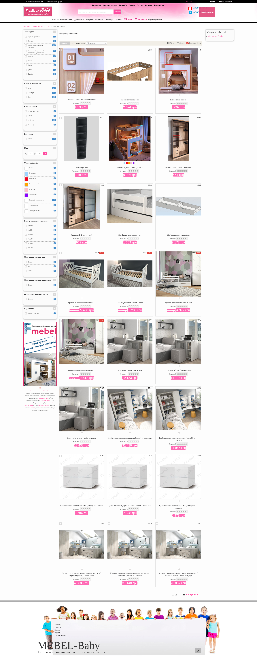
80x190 (30, 234)
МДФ (29, 271)
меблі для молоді (43, 405)
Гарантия (106, 5)
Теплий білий (33, 205)
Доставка (131, 5)
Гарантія (58, 627)
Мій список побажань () (34, 2)
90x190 (30, 243)
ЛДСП (30, 266)
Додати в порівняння (60, 50)
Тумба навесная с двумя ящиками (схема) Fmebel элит (129, 505)
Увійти (212, 1)
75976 (30, 116)
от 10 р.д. (31, 120)
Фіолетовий (33, 195)
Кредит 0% (123, 5)
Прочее (30, 65)
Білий (31, 168)
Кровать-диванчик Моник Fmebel (81, 302)
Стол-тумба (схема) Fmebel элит (178, 370)
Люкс (29, 88)
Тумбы (30, 70)
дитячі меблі (46, 400)
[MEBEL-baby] (37, 16)
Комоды (30, 41)
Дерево (30, 262)
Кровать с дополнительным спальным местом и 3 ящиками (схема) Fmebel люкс (81, 574)
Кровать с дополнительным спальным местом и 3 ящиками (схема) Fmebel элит (129, 574)
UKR (186, 2)
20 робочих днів (33, 111)
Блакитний (32, 173)
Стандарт (31, 93)
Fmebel (30, 139)
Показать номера (207, 12)
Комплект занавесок (178, 100)
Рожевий (32, 189)
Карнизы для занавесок (130, 100)
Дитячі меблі (37, 26)
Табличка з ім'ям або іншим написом (81, 99)
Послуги (140, 5)
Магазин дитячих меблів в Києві (40, 391)
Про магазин (96, 5)
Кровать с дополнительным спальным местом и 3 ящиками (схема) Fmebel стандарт (178, 574)
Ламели (30, 299)
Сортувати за (79, 43)
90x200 (30, 248)
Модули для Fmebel (216, 36)
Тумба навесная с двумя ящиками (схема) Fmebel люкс (130, 438)
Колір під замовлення (36, 200)
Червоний (32, 178)
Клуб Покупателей (155, 19)
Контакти (148, 5)
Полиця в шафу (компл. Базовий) (178, 167)
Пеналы (30, 56)
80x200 (30, 239)
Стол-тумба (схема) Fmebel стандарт (81, 438)
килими (33, 407)
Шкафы (30, 74)
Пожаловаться (159, 5)
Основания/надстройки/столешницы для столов (36, 52)
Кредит (57, 633)
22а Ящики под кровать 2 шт (129, 235)
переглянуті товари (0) (54, 2)
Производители (60, 635)
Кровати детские (33, 313)
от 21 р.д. (31, 124)
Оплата (114, 5)
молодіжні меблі (44, 398)
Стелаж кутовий (81, 167)
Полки (30, 61)
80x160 (30, 230)
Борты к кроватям (34, 37)
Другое (46, 26)
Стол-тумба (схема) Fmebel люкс (130, 370)
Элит (29, 97)
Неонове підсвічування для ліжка (130, 167)
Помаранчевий (34, 184)
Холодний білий (34, 211)
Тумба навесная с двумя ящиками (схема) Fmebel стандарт (178, 439)
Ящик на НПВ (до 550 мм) (81, 235)
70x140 (30, 226)
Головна (26, 26)
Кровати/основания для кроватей (36, 46)
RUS (191, 2)
